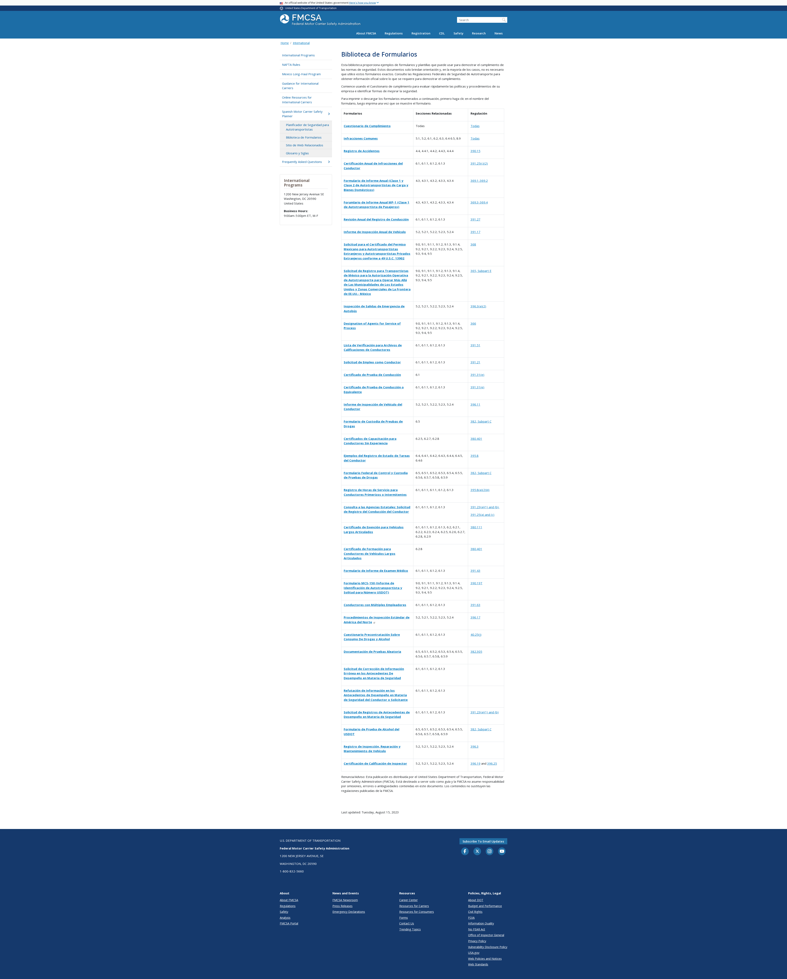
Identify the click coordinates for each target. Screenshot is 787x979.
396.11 (475, 404)
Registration (421, 33)
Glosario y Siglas (297, 153)
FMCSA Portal (289, 923)
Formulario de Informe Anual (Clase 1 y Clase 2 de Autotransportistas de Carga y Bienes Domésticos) (376, 185)
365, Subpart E (481, 271)
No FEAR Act (476, 929)
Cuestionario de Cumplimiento (367, 126)
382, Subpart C (481, 421)
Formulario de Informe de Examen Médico (376, 571)
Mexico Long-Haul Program (301, 74)
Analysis (285, 918)
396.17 (475, 617)
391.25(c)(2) (479, 163)
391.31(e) (477, 375)
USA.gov (473, 953)
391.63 (475, 605)
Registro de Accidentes (362, 151)
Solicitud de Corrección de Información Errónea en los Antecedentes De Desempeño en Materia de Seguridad (374, 673)
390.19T (476, 583)
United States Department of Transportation (311, 8)
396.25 (492, 763)
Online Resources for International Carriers (297, 99)
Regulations (394, 33)
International (301, 43)
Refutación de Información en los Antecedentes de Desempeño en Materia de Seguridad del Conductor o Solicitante (376, 695)
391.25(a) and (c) (482, 515)
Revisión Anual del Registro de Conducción (376, 219)
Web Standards (478, 964)
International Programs (298, 55)
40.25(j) (476, 634)
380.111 (476, 527)
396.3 (475, 746)
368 (473, 244)
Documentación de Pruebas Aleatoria (372, 651)
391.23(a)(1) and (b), (485, 507)
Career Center (408, 900)
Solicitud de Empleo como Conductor (372, 362)
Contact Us (406, 923)
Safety (458, 33)
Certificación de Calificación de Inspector (375, 763)
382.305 (476, 651)
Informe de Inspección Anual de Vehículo (375, 232)
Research (479, 33)
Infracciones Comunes (361, 138)
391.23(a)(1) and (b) (485, 712)
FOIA (471, 918)
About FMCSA (366, 33)
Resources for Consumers (416, 912)
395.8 (475, 456)
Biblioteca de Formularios (304, 137)
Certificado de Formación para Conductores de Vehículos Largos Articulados (369, 553)
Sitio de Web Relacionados (304, 145)
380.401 (476, 439)
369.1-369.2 (479, 181)
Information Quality (481, 923)
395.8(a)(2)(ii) (480, 490)
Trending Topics (410, 929)
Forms (403, 918)
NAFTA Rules (291, 65)
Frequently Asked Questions (302, 162)
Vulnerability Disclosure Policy (487, 947)
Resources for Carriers (414, 906)
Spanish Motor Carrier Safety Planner (302, 113)
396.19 (475, 763)
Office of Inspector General (486, 935)
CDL (442, 33)
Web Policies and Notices (485, 959)
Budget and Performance (485, 906)
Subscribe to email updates (483, 841)
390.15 (475, 151)
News (499, 33)
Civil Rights (475, 912)
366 (473, 323)
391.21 (475, 362)
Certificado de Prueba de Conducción (372, 375)
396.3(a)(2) (478, 306)
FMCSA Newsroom (345, 900)
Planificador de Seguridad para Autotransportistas (307, 127)
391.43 (475, 571)
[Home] (321, 21)
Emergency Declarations (348, 912)
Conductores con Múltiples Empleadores (375, 605)
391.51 (475, 345)
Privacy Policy (477, 941)
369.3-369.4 (479, 202)
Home (285, 43)
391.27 (475, 219)
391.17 (475, 232)
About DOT (475, 900)
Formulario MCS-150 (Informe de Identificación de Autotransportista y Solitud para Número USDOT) (373, 587)
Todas (475, 126)
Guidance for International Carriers (300, 85)
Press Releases (342, 906)
